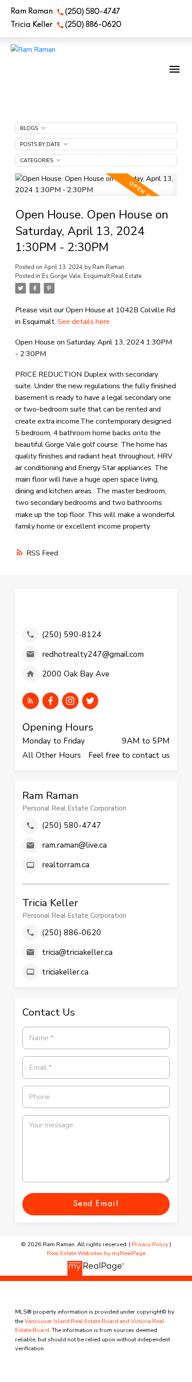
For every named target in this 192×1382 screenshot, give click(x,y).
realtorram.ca (65, 864)
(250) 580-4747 (92, 12)
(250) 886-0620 (93, 25)
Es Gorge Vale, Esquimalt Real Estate (92, 276)
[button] (65, 12)
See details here (84, 322)
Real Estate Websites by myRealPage (96, 1253)
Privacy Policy (150, 1244)
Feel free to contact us (129, 755)
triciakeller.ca (65, 971)
